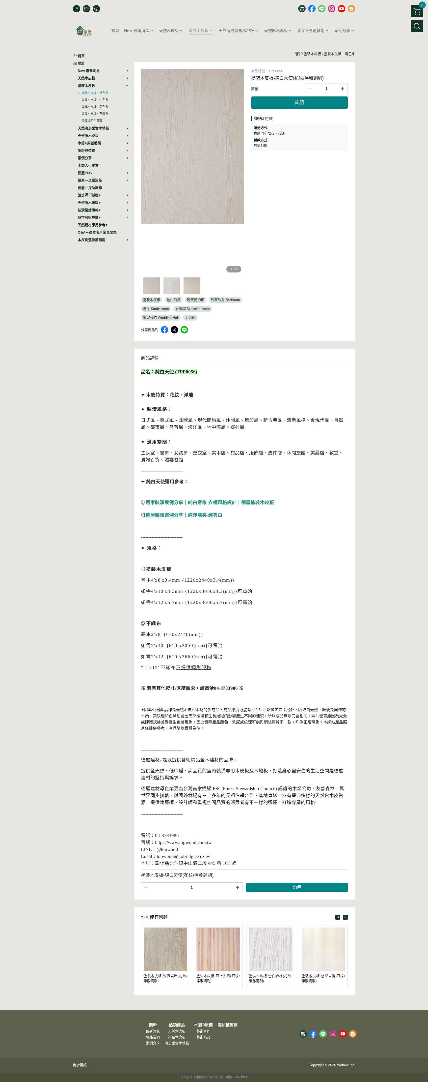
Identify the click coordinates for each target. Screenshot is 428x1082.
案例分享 (153, 1043)
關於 (153, 1025)
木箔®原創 (203, 1025)
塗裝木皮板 (177, 1037)
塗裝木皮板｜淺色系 (94, 93)
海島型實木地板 (177, 1043)
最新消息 (153, 1031)
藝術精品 (203, 1037)
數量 (254, 89)
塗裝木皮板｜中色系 (94, 100)
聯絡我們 (153, 1037)
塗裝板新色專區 (91, 120)
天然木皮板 (177, 1031)
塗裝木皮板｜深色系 (94, 107)
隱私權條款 (228, 1025)
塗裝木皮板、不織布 (94, 114)
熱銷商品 (177, 1025)
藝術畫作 (203, 1031)
